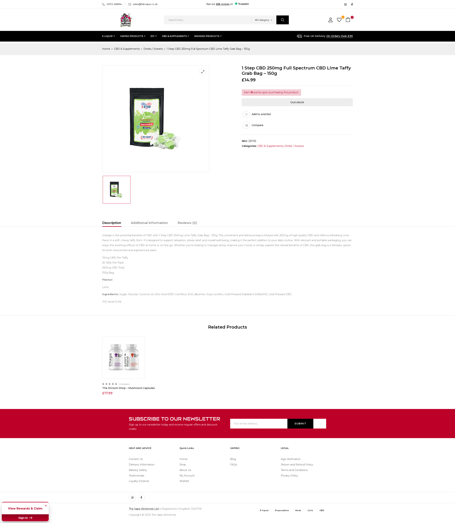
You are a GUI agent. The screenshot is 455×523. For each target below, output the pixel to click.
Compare (257, 125)
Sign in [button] (23, 517)
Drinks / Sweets (153, 48)
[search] (282, 19)
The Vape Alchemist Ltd (144, 508)
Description (111, 223)
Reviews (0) (187, 223)
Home (106, 48)
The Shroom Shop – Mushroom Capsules (128, 388)
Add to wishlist (261, 114)
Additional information (149, 223)
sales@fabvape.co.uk (145, 4)
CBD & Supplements (127, 48)
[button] (348, 20)
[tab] (111, 223)
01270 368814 (114, 4)
